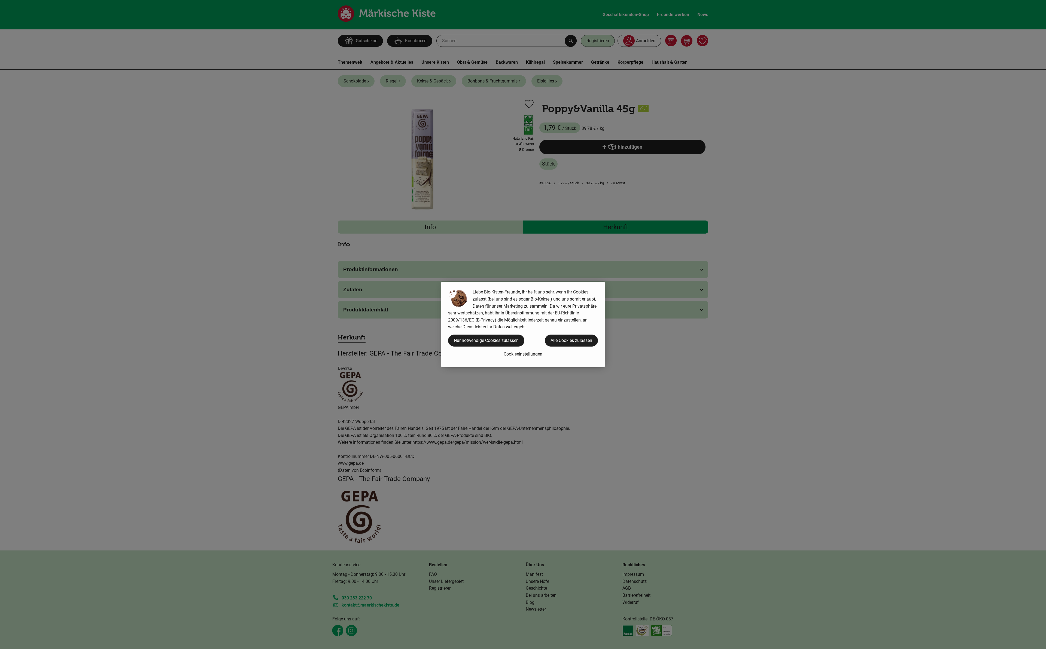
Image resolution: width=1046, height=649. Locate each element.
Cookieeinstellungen (523, 354)
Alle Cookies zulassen (571, 340)
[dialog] (523, 324)
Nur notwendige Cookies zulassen (486, 340)
